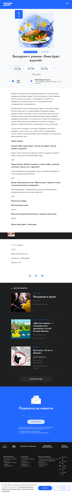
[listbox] (11, 234)
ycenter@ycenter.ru (25, 466)
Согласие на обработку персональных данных (30, 431)
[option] (11, 234)
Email (22, 415)
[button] (30, 276)
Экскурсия (45, 51)
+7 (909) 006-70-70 (8, 462)
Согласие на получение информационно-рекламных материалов (34, 432)
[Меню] (67, 3)
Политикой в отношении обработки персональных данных (35, 428)
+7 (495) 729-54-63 (43, 464)
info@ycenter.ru (24, 464)
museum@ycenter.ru (8, 466)
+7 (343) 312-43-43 (25, 462)
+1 (54, 68)
